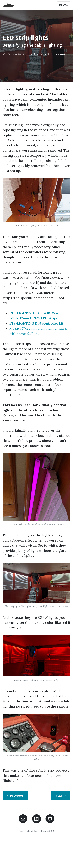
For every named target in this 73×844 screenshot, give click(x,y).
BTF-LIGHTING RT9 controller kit (36, 323)
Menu (62, 4)
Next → (60, 795)
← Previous (15, 795)
